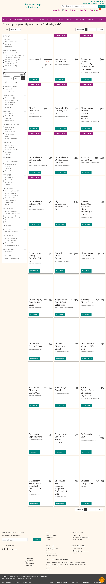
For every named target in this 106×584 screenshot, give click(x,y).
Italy (7, 166)
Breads (8, 129)
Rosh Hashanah (16, 19)
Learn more (77, 553)
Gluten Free (9, 116)
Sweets (41, 19)
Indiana (8, 184)
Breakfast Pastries (11, 193)
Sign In (83, 10)
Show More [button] (7, 157)
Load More (80, 29)
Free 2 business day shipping (14, 55)
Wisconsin (9, 180)
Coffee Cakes (10, 132)
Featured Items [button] (8, 95)
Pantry (69, 19)
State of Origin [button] (8, 175)
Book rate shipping (11, 53)
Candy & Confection (11, 240)
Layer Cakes (9, 202)
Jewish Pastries (10, 200)
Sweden (8, 171)
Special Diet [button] (7, 111)
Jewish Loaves (10, 216)
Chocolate (9, 243)
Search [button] (101, 6)
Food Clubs (9, 154)
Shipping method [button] (9, 50)
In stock (8, 89)
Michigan (9, 177)
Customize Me (61, 128)
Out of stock (9, 91)
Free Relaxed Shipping (12, 57)
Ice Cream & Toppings (12, 245)
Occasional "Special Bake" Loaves (14, 218)
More (100, 19)
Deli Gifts (9, 152)
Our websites (49, 551)
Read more (49, 569)
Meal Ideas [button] (7, 229)
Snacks (8, 252)
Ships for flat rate (11, 66)
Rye (7, 222)
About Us (56, 10)
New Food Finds (10, 102)
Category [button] (6, 39)
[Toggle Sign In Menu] (87, 10)
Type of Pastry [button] (8, 188)
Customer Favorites (11, 100)
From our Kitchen (10, 134)
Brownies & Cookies (12, 195)
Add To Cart (86, 128)
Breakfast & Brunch (11, 231)
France (8, 168)
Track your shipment (51, 535)
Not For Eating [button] (8, 256)
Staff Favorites (10, 98)
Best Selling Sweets (11, 238)
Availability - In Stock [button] (11, 86)
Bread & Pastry (30, 19)
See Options (34, 79)
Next (101, 29)
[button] (8, 19)
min (6, 82)
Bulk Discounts (10, 105)
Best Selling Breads (11, 211)
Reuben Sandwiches (12, 138)
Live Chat (102, 580)
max (16, 82)
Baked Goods (10, 127)
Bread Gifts (9, 147)
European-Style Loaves (12, 213)
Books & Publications (12, 258)
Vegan (8, 118)
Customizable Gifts (11, 150)
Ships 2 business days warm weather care (13, 62)
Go (23, 78)
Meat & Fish (59, 19)
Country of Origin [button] (10, 161)
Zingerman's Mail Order (17, 6)
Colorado (8, 182)
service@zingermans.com (81, 537)
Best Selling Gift (10, 145)
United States (10, 164)
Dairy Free (9, 113)
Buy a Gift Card (71, 10)
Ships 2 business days (12, 60)
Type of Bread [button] (8, 209)
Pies (7, 205)
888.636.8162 (98, 1)
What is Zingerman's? (52, 549)
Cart (94, 10)
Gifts (5, 19)
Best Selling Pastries (12, 191)
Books (7, 136)
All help (48, 539)
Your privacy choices (51, 555)
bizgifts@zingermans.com (81, 551)
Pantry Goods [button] (8, 249)
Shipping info (49, 537)
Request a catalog (51, 553)
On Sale (8, 107)
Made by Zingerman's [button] (11, 124)
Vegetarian (9, 120)
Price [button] (5, 70)
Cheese (49, 19)
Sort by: (5, 29)
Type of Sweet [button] (8, 236)
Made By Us (91, 19)
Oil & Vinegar (79, 19)
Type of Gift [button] (7, 143)
